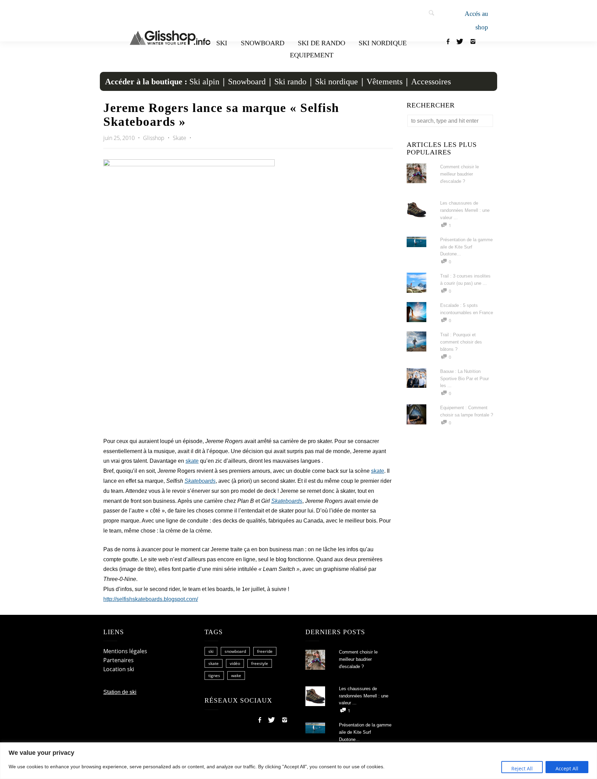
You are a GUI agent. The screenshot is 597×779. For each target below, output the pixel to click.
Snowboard (262, 43)
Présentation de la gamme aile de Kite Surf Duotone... (466, 247)
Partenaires (118, 660)
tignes (214, 675)
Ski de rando (321, 43)
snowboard (235, 651)
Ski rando (290, 81)
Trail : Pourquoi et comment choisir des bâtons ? (461, 342)
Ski (221, 43)
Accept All (567, 768)
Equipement (311, 55)
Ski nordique (383, 43)
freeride (265, 651)
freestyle (259, 663)
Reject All (522, 768)
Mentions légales (125, 651)
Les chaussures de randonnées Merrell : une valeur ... (465, 210)
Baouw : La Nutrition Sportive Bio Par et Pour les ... (464, 378)
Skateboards (200, 481)
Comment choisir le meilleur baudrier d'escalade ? (459, 174)
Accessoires (431, 81)
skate (192, 461)
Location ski (118, 669)
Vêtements (384, 81)
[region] (298, 760)
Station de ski (119, 692)
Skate (179, 138)
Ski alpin (204, 81)
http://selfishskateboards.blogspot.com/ (150, 599)
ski (211, 651)
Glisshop (154, 138)
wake (236, 675)
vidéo (235, 663)
